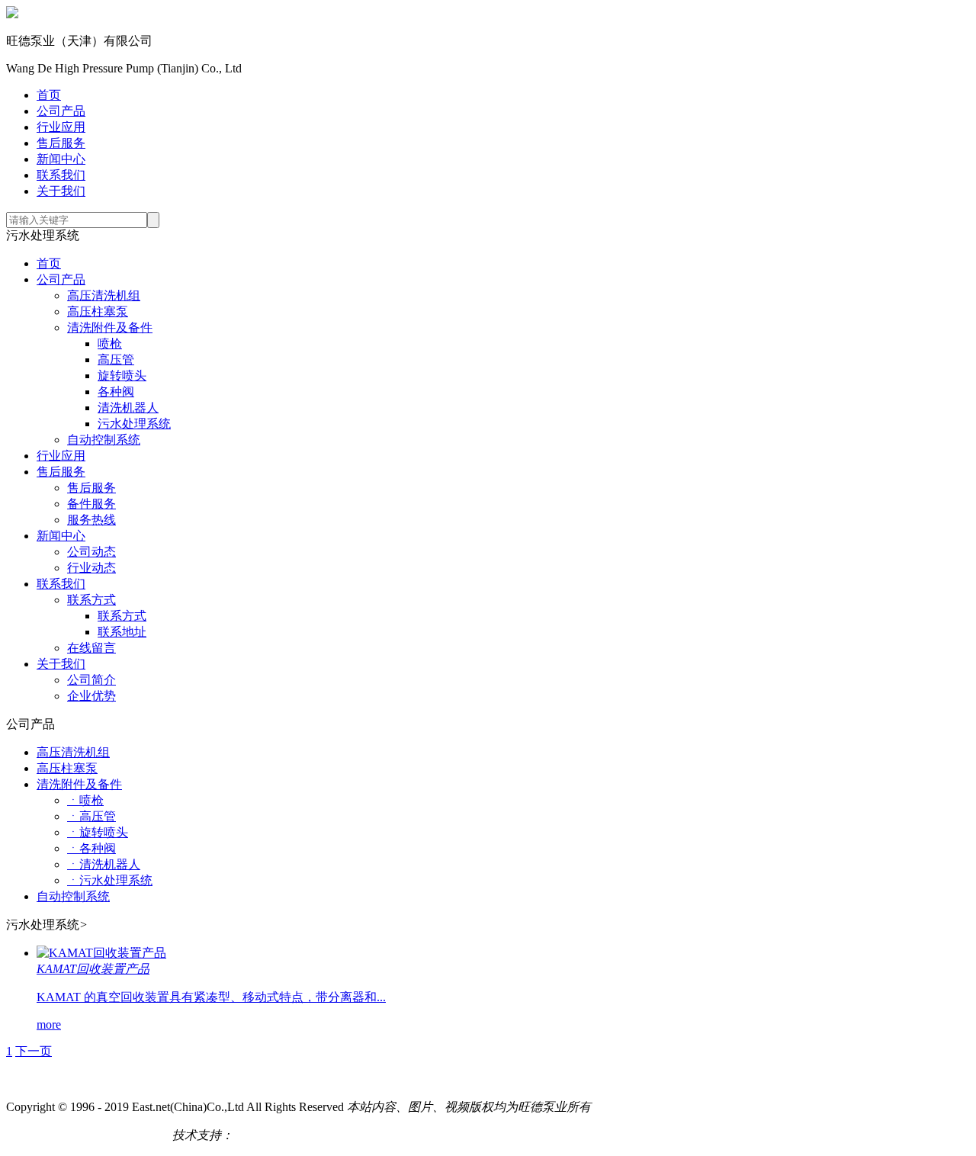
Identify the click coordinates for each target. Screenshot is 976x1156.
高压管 (116, 359)
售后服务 (61, 142)
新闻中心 (61, 159)
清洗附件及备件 (109, 327)
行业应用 (61, 126)
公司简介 (91, 679)
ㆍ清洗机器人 (103, 864)
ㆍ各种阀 (91, 848)
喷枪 (110, 343)
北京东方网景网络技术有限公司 (318, 1135)
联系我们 (61, 175)
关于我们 (61, 191)
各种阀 (116, 391)
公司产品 (61, 110)
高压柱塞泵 (97, 311)
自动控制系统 (103, 439)
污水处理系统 (134, 423)
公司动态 (91, 551)
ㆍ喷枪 (85, 800)
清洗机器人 (128, 407)
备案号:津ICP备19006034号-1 (83, 1135)
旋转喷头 (122, 375)
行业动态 (91, 567)
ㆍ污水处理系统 (109, 880)
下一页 (33, 1051)
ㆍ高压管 (91, 816)
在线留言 (91, 647)
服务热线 (91, 519)
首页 (49, 94)
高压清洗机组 (103, 295)
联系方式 (91, 599)
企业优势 (91, 695)
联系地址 (122, 631)
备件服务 (91, 503)
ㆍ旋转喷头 (97, 832)
